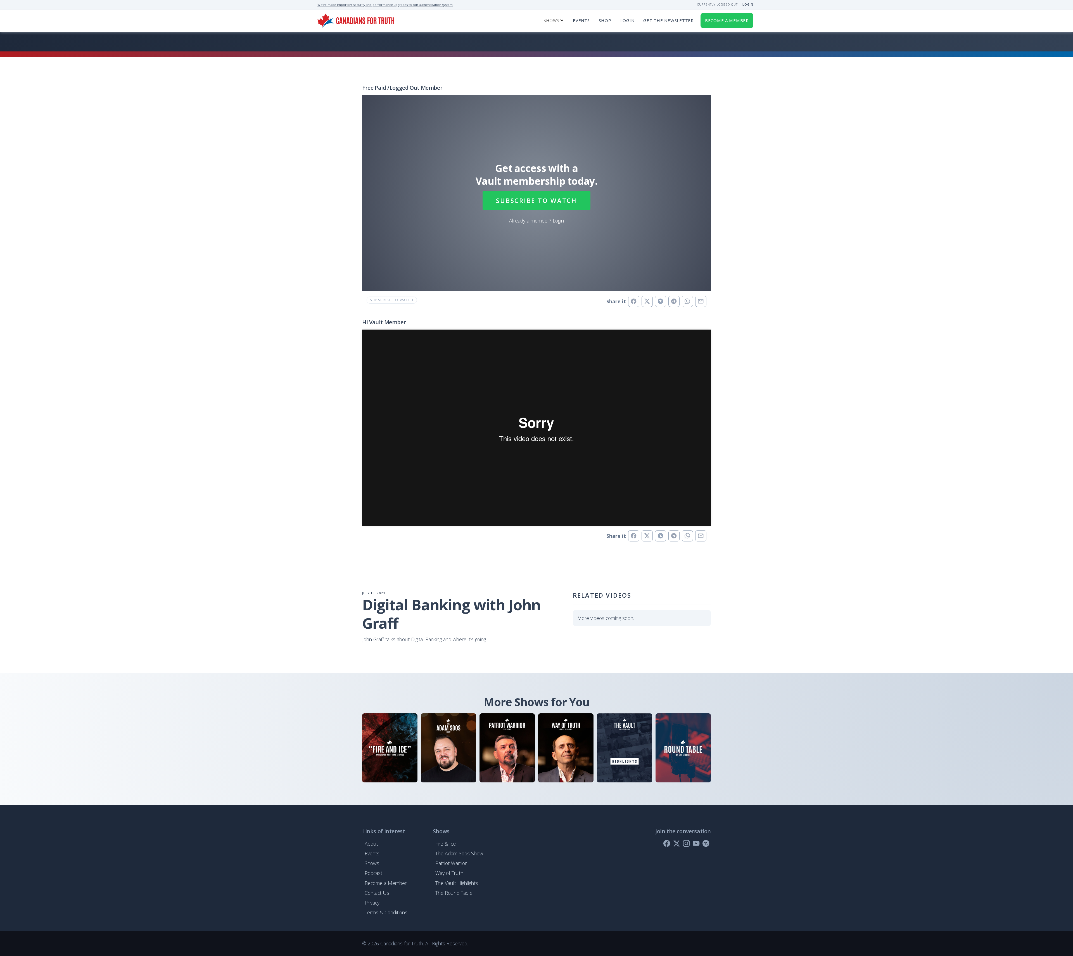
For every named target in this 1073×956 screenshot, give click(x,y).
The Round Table (454, 892)
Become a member (727, 20)
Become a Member (386, 883)
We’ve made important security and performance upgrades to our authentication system (385, 5)
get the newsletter (668, 20)
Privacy (372, 902)
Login (747, 4)
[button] (553, 20)
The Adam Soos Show (459, 853)
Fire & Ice (445, 843)
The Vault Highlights (456, 883)
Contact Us (377, 892)
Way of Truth (449, 873)
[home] (355, 21)
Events (581, 20)
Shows (372, 863)
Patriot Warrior (451, 863)
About (371, 843)
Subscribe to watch (536, 200)
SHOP (605, 20)
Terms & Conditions (386, 912)
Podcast (373, 873)
